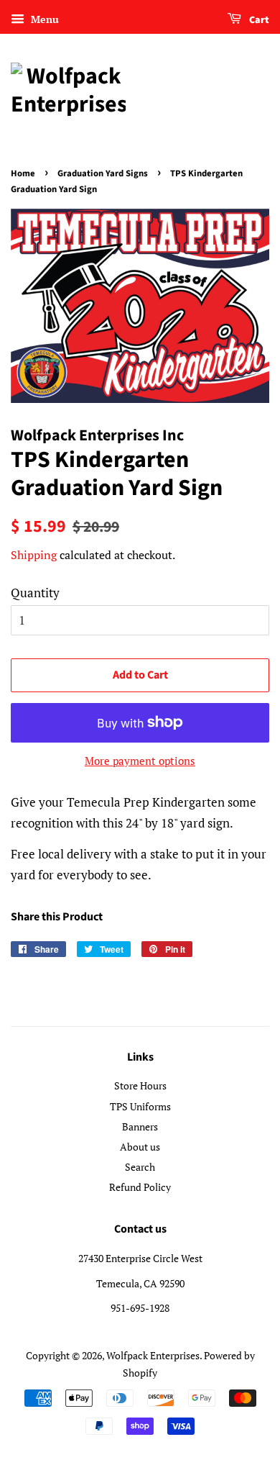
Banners (140, 1126)
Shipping (34, 555)
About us (140, 1146)
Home (23, 173)
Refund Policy (140, 1187)
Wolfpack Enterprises (153, 1355)
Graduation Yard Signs (102, 173)
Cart (258, 20)
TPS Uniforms (140, 1106)
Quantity (35, 592)
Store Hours (140, 1085)
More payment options (140, 760)
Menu (43, 19)
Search (140, 1167)
